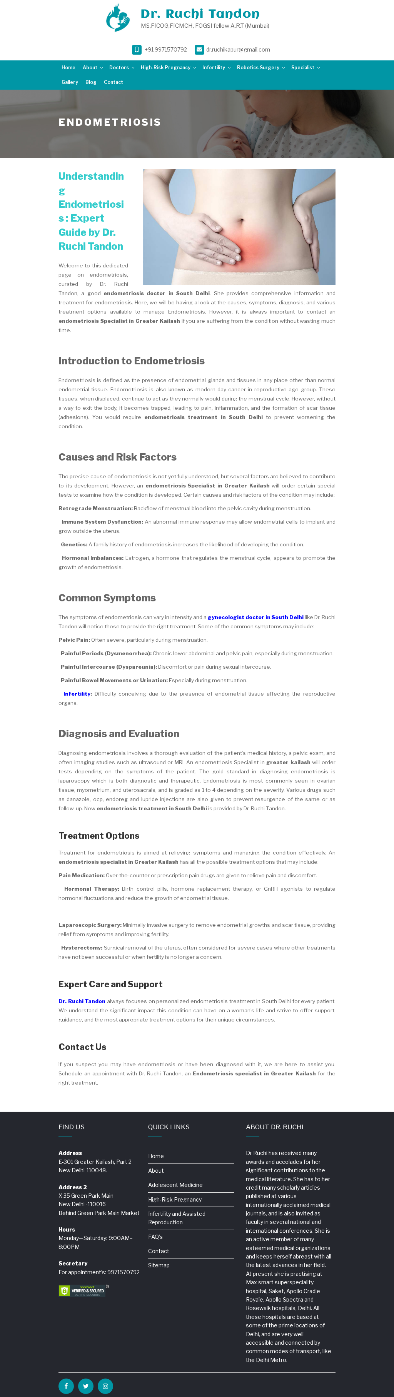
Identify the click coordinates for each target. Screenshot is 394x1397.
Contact (113, 82)
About (90, 67)
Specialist (302, 67)
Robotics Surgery (258, 67)
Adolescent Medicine (175, 1185)
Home (68, 67)
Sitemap (159, 1265)
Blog (91, 82)
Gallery (70, 82)
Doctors (119, 67)
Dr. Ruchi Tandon (200, 14)
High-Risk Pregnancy (165, 67)
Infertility (213, 67)
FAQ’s (155, 1236)
